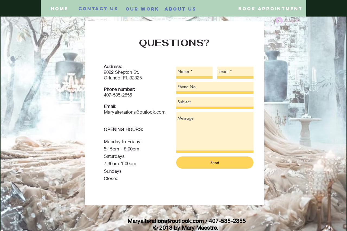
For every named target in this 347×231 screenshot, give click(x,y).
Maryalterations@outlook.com (135, 112)
